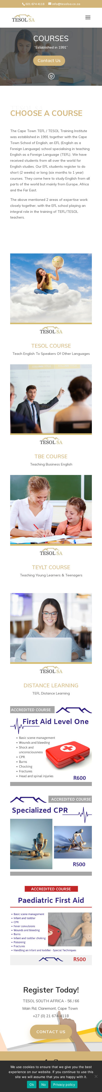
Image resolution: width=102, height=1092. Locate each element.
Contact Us (49, 60)
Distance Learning (51, 685)
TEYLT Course (51, 567)
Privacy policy (64, 1085)
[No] (95, 1076)
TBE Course (51, 456)
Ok (31, 1085)
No (43, 1085)
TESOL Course (51, 345)
